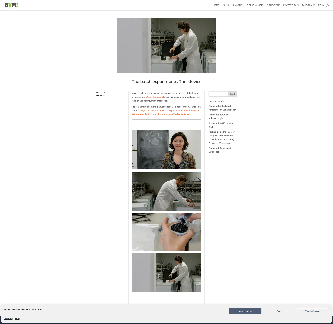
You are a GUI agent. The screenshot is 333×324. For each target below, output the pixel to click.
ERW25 (225, 5)
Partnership (308, 5)
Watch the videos (154, 97)
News (321, 5)
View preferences (312, 311)
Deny (279, 311)
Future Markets (255, 5)
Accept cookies (245, 311)
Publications (273, 5)
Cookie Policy (8, 319)
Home (216, 5)
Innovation (237, 5)
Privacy (17, 319)
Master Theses (291, 5)
